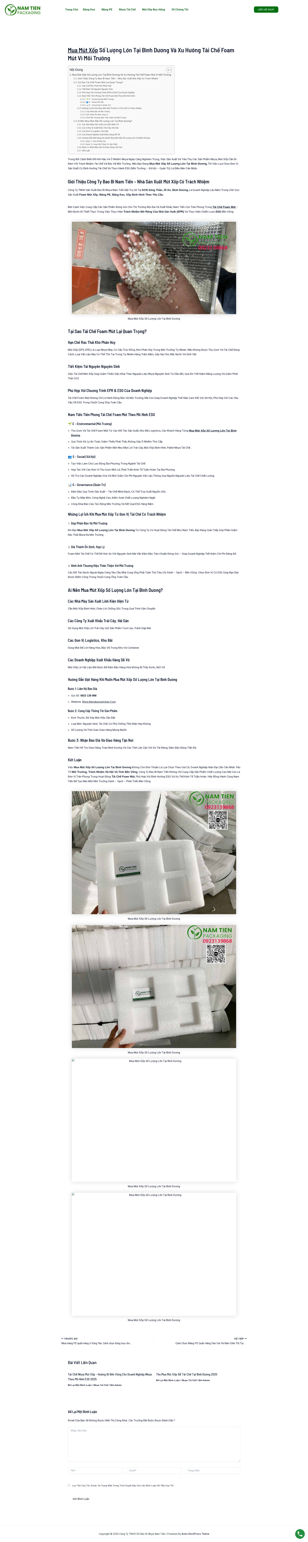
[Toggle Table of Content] (167, 70)
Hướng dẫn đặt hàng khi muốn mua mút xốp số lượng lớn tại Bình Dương (116, 138)
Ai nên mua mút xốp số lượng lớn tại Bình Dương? (105, 121)
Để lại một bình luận (80, 1385)
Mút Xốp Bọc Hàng (153, 9)
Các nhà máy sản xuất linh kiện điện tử (100, 124)
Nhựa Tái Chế (127, 9)
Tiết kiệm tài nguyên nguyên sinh (97, 89)
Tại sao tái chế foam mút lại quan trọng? (100, 82)
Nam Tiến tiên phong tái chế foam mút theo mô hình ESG (108, 96)
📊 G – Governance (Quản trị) (98, 105)
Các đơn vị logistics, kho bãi (95, 131)
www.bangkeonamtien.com (99, 701)
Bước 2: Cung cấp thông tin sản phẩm (102, 144)
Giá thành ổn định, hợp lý (97, 115)
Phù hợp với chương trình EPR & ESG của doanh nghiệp (108, 92)
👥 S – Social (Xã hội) (94, 102)
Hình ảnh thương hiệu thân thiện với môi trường (106, 118)
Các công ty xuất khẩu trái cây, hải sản (100, 128)
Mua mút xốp (83, 50)
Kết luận (86, 151)
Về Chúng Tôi (179, 9)
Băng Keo (89, 9)
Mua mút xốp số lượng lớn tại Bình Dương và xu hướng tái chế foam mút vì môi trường (121, 74)
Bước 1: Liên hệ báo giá (96, 141)
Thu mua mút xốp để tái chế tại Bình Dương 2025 (186, 1374)
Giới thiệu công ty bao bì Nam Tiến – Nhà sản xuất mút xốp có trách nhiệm (118, 78)
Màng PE (107, 9)
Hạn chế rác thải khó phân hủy (96, 86)
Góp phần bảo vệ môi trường (98, 111)
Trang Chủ (71, 9)
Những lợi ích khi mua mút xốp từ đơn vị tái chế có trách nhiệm (112, 108)
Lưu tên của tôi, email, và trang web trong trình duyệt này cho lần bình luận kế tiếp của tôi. (123, 1485)
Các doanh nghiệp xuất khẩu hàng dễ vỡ (101, 134)
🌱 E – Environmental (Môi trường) (100, 99)
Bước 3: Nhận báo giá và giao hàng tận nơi (102, 147)
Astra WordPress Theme (195, 1533)
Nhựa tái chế (101, 1385)
